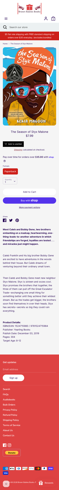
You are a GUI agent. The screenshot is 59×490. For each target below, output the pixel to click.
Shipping (18, 149)
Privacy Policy (10, 409)
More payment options (29, 207)
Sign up (13, 377)
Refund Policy (10, 415)
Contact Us (8, 435)
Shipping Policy (11, 420)
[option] (29, 86)
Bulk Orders (9, 404)
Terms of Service (11, 425)
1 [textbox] (5, 182)
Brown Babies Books (26, 482)
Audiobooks (9, 399)
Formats (6, 166)
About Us (8, 430)
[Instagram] (9, 444)
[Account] (46, 17)
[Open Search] (4, 27)
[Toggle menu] (6, 18)
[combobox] (10, 180)
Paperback (10, 171)
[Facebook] (4, 444)
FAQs (6, 394)
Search (6, 389)
